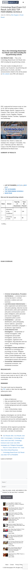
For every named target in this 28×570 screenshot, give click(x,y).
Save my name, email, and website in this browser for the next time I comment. (14, 491)
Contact (12, 564)
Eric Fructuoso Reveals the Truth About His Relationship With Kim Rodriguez (15, 543)
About (6, 564)
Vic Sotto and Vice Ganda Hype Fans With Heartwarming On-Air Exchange (15, 536)
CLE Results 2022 (8, 435)
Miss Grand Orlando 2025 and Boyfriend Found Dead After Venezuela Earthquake (15, 549)
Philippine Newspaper (16, 445)
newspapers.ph (5, 445)
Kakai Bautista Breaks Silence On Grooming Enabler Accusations (16, 508)
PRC (4, 389)
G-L (22, 185)
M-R (25, 185)
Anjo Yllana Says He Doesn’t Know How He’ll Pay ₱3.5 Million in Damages (16, 530)
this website (6, 74)
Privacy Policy (19, 564)
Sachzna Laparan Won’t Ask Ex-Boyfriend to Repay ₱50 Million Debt (16, 525)
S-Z (7, 187)
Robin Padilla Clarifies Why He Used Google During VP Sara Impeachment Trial (16, 519)
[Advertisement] (14, 35)
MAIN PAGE (8, 193)
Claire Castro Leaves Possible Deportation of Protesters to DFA (15, 513)
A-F (18, 185)
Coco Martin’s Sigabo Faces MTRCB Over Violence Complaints (16, 503)
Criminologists (8, 438)
